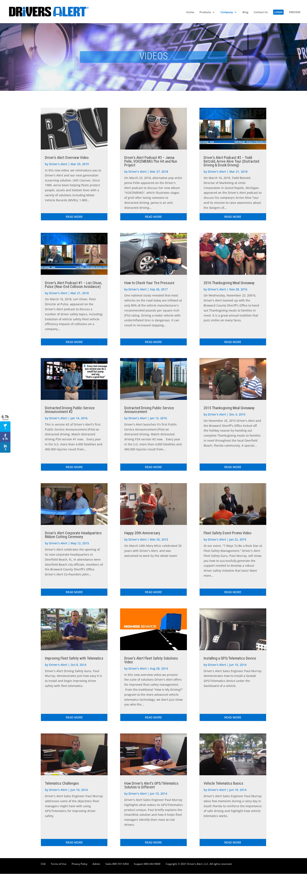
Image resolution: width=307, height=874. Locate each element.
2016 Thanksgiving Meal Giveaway (229, 283)
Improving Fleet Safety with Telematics (74, 658)
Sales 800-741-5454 (117, 864)
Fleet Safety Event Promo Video (227, 533)
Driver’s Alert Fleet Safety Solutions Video (151, 660)
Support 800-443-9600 (147, 864)
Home (190, 12)
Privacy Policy (79, 864)
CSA (43, 864)
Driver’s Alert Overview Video (67, 157)
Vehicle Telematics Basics (223, 783)
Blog (245, 12)
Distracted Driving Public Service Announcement (149, 410)
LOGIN (278, 12)
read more (74, 217)
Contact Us (261, 12)
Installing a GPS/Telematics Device (230, 658)
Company (227, 12)
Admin (96, 864)
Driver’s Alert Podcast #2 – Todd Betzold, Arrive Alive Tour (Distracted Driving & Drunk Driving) (231, 161)
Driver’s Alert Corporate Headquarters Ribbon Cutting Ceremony (73, 535)
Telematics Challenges (62, 783)
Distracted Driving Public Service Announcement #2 (70, 410)
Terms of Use (58, 864)
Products (205, 12)
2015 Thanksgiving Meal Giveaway (229, 408)
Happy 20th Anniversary (142, 533)
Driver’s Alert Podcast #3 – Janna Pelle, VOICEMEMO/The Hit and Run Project (150, 161)
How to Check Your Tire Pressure (149, 283)
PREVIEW (294, 12)
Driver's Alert (58, 164)
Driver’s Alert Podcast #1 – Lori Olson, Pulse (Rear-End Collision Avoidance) (73, 285)
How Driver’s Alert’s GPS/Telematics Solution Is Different (151, 785)
